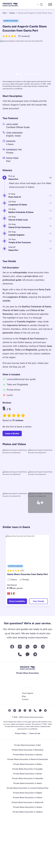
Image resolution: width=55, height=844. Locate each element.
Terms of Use (34, 733)
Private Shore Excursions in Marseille (27, 778)
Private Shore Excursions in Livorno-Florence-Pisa (27, 788)
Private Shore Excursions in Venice (27, 807)
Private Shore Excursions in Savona (27, 754)
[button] (16, 36)
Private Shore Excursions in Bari (27, 745)
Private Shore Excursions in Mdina (27, 764)
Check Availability (17, 601)
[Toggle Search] (40, 4)
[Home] (14, 4)
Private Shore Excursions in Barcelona (27, 750)
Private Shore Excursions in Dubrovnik (27, 802)
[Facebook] (12, 647)
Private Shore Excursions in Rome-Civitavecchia (27, 759)
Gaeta (12, 13)
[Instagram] (20, 647)
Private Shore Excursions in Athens (27, 797)
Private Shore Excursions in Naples (27, 793)
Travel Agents (27, 693)
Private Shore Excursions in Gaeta (27, 783)
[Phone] (20, 654)
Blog (24, 696)
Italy (4, 13)
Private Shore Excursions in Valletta (27, 812)
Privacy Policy (20, 733)
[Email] (43, 647)
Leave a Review (12, 433)
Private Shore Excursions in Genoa (27, 773)
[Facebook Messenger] (35, 647)
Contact (25, 699)
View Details (38, 601)
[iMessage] (27, 654)
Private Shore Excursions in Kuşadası (27, 769)
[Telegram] (35, 654)
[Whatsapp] (27, 647)
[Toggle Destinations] (50, 5)
